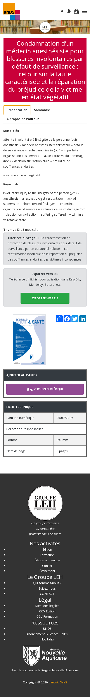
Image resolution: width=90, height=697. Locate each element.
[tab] (17, 110)
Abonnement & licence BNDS (47, 634)
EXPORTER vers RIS (45, 298)
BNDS (47, 628)
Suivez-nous (47, 588)
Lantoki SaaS (58, 682)
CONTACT (47, 594)
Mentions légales (47, 606)
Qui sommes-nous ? (47, 583)
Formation (47, 555)
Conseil (47, 566)
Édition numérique (47, 560)
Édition (47, 549)
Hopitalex (47, 639)
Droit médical (26, 229)
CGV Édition (47, 611)
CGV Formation (47, 616)
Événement (47, 571)
